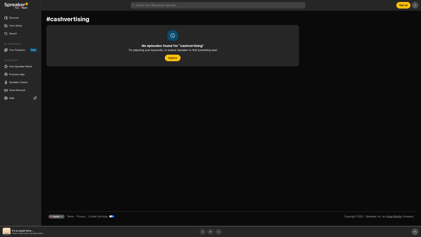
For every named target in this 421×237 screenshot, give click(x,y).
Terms (70, 216)
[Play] (210, 231)
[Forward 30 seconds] (218, 231)
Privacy (81, 216)
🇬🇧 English (55, 216)
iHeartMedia (393, 216)
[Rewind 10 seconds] (202, 231)
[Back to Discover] (16, 5)
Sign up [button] (403, 5)
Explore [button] (172, 57)
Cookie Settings (98, 216)
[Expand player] (415, 231)
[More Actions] (415, 5)
